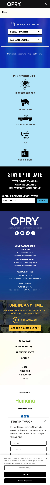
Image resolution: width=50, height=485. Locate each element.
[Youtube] (22, 233)
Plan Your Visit (25, 346)
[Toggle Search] (46, 4)
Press (25, 378)
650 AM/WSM (29, 320)
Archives (25, 370)
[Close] (46, 458)
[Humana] (25, 401)
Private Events (25, 352)
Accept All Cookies (25, 481)
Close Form (45, 421)
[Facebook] (33, 233)
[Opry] (14, 4)
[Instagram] (28, 233)
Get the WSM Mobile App (25, 328)
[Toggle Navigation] (4, 4)
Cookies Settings (25, 468)
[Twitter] (17, 233)
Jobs (25, 367)
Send (42, 200)
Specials (25, 340)
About (25, 358)
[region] (25, 470)
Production (25, 374)
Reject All (25, 474)
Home (4, 12)
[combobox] (25, 40)
